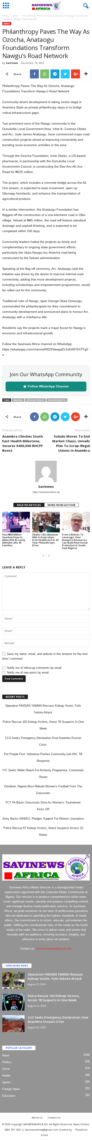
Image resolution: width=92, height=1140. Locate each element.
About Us (37, 1117)
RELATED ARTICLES (29, 505)
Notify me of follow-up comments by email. (34, 667)
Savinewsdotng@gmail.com (54, 948)
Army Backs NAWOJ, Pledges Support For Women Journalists (43, 818)
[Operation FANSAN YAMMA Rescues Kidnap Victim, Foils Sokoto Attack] (13, 980)
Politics (7, 1062)
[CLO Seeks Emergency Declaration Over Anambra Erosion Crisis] (13, 1023)
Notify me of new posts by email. (28, 672)
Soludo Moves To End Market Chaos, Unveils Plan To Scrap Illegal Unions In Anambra (71, 443)
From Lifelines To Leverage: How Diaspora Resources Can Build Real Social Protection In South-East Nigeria (75, 541)
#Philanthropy (35, 400)
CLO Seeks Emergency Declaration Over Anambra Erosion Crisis (58, 1019)
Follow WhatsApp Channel (46, 386)
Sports (6, 1082)
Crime (6, 1069)
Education (8, 1095)
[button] (85, 6)
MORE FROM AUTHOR (61, 505)
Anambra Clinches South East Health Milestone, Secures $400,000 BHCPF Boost (22, 443)
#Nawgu (18, 400)
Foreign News (11, 1089)
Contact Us (54, 1117)
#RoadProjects (57, 400)
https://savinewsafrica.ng (46, 492)
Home (5, 15)
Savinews (12, 63)
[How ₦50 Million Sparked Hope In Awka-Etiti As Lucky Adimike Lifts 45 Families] (16, 522)
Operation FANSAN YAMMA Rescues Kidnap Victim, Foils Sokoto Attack (55, 976)
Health (6, 1075)
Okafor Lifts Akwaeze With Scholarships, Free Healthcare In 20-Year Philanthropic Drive (45, 540)
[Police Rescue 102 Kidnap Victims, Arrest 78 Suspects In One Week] (13, 1002)
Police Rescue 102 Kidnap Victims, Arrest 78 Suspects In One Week (54, 998)
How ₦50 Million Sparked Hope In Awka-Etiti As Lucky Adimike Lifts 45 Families (13, 540)
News (15, 15)
